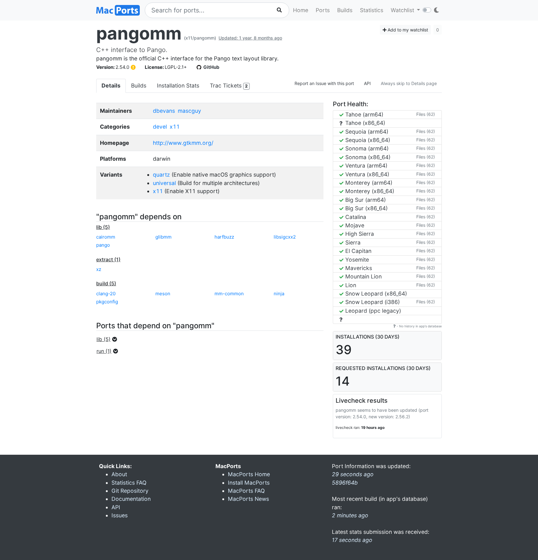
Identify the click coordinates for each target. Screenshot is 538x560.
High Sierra (359, 233)
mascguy (189, 110)
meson (162, 294)
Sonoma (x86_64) (367, 157)
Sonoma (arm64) (366, 148)
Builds (344, 10)
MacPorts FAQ (246, 490)
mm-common (229, 294)
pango (103, 245)
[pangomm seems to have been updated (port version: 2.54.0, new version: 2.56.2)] (133, 67)
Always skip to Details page (409, 83)
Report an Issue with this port (324, 83)
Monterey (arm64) (368, 182)
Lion (350, 285)
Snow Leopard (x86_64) (375, 293)
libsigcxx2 (285, 237)
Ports (323, 10)
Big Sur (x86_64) (366, 208)
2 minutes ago (350, 515)
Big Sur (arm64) (365, 200)
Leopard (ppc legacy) (372, 310)
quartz (161, 174)
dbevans (164, 110)
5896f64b (345, 482)
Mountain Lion (363, 276)
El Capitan (357, 251)
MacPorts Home (249, 474)
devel (160, 126)
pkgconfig (107, 302)
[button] (108, 339)
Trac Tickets (229, 85)
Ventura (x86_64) (366, 174)
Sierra (352, 242)
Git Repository (130, 490)
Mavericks (358, 268)
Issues (119, 515)
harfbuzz (224, 237)
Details (110, 85)
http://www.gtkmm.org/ (183, 143)
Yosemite (356, 259)
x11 (175, 126)
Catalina (355, 217)
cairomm (105, 237)
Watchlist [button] (403, 10)
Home (300, 10)
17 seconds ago (352, 540)
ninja (279, 294)
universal (164, 183)
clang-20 (106, 294)
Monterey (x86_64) (369, 191)
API (367, 83)
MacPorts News (248, 499)
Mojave (354, 225)
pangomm (139, 33)
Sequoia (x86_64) (367, 140)
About (119, 474)
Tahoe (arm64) (363, 114)
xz (98, 269)
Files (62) (425, 114)
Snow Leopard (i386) (372, 302)
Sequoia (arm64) (366, 131)
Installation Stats (178, 85)
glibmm (163, 237)
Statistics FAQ (128, 482)
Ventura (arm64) (365, 165)
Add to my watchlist (407, 29)
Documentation (131, 499)
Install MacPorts (249, 482)
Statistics (371, 10)
